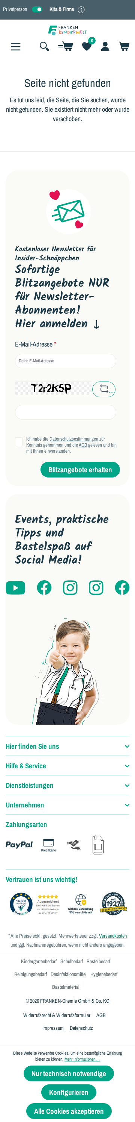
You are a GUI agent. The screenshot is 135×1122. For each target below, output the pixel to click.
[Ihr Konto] (105, 46)
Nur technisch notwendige (69, 1073)
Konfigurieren (68, 1092)
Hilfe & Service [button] (26, 766)
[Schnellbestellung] (66, 46)
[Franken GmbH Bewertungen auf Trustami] (70, 904)
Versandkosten (113, 935)
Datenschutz (81, 1028)
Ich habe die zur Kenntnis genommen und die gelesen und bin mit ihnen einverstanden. (71, 445)
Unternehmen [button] (25, 805)
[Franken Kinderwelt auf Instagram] (70, 588)
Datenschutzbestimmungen (74, 439)
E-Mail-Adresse (35, 344)
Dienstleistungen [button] (30, 785)
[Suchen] (44, 46)
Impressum (53, 1028)
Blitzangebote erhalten (80, 469)
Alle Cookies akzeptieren (69, 1111)
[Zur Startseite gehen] (67, 29)
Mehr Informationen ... (82, 1059)
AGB (83, 445)
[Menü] (16, 47)
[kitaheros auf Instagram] (96, 588)
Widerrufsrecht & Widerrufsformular (56, 1015)
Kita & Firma (62, 9)
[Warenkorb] (121, 46)
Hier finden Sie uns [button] (32, 746)
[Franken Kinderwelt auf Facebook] (44, 588)
